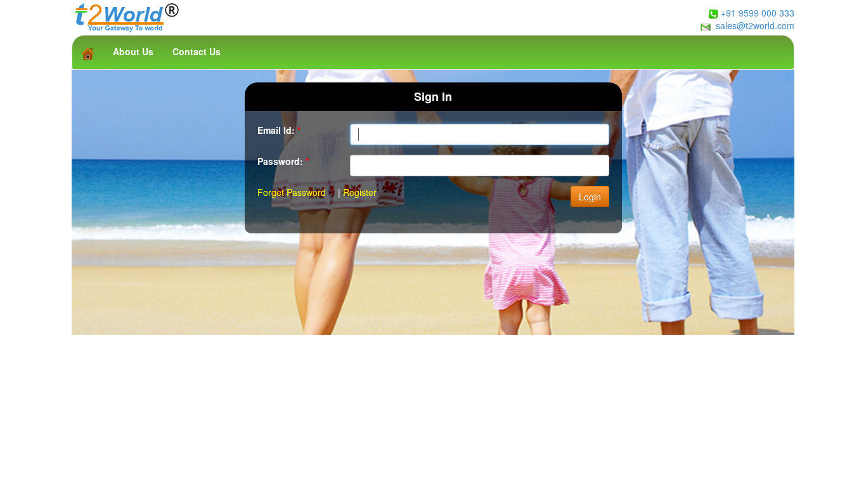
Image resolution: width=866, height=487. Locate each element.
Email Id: (279, 130)
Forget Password (291, 192)
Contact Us (196, 51)
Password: (283, 161)
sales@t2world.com (755, 25)
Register (360, 192)
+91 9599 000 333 (757, 12)
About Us (133, 51)
